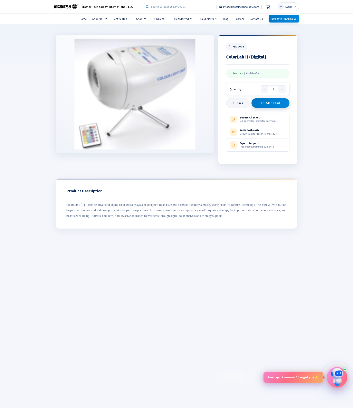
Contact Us (256, 19)
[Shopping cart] (267, 6)
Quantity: (236, 89)
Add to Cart (273, 103)
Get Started (181, 19)
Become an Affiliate (283, 18)
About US (97, 19)
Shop (139, 19)
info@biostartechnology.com (241, 7)
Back (240, 103)
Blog (226, 19)
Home (83, 19)
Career (240, 19)
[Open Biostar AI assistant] (337, 377)
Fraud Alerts (206, 19)
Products (158, 19)
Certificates (120, 19)
